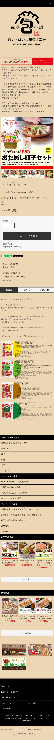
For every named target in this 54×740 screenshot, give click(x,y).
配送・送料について (32, 715)
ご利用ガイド (6, 531)
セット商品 (12, 183)
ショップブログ (43, 718)
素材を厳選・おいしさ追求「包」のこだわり (19, 509)
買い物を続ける (8, 280)
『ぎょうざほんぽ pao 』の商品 (18, 185)
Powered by (13, 734)
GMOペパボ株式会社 (34, 729)
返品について (7, 244)
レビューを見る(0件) (10, 264)
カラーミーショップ (7, 729)
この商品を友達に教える (11, 273)
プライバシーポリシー (29, 718)
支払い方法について (18, 715)
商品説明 (9, 290)
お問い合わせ (5, 708)
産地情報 (5, 526)
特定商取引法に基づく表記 (12, 247)
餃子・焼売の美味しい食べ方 (13, 520)
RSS (24, 721)
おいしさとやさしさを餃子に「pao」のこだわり (21, 515)
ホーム (5, 183)
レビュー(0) (45, 290)
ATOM (29, 721)
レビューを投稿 (8, 267)
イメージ (27, 290)
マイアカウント (6, 703)
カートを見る (32, 703)
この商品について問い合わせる (14, 277)
